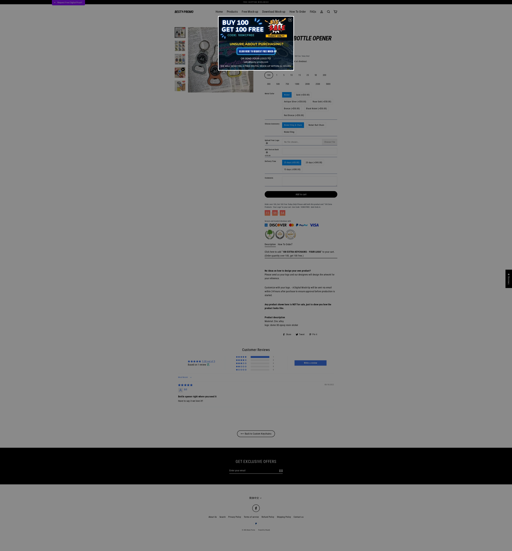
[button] (290, 19)
